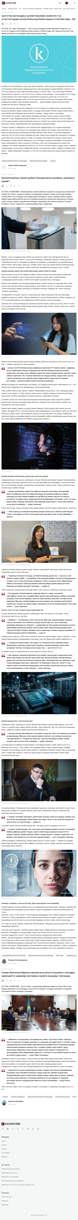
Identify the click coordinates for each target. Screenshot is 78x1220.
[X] (18, 24)
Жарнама (5, 1205)
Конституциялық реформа (32, 9)
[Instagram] (3, 24)
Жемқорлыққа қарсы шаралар (12, 1181)
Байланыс (5, 1201)
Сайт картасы (7, 1197)
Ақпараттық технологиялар (13, 955)
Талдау (4, 1149)
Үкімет (5, 1097)
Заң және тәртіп (69, 9)
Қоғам (53, 161)
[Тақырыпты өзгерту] (68, 3)
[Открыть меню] (74, 3)
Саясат (4, 1145)
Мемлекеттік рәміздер (10, 1177)
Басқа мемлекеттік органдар (14, 161)
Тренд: (4, 8)
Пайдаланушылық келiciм (11, 1169)
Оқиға (4, 1141)
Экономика (6, 1153)
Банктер (59, 955)
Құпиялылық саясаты (9, 1173)
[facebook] (18, 1129)
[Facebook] (14, 24)
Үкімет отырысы (18, 1097)
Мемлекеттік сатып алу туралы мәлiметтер (18, 1185)
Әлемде (4, 1157)
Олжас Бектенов (62, 1097)
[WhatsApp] (6, 24)
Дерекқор (58, 9)
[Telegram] (10, 24)
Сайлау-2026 (12, 9)
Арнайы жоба (48, 9)
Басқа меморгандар (38, 161)
